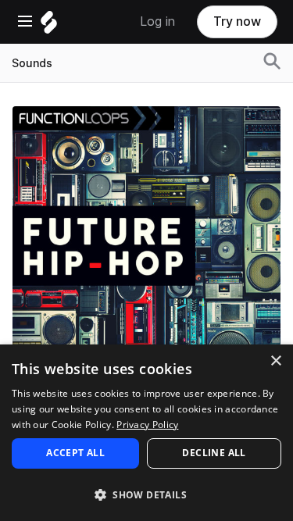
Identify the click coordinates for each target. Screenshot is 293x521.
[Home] (49, 26)
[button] (146, 494)
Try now (237, 21)
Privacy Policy (147, 424)
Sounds (32, 63)
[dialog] (146, 432)
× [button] (275, 361)
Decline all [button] (213, 452)
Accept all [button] (75, 452)
